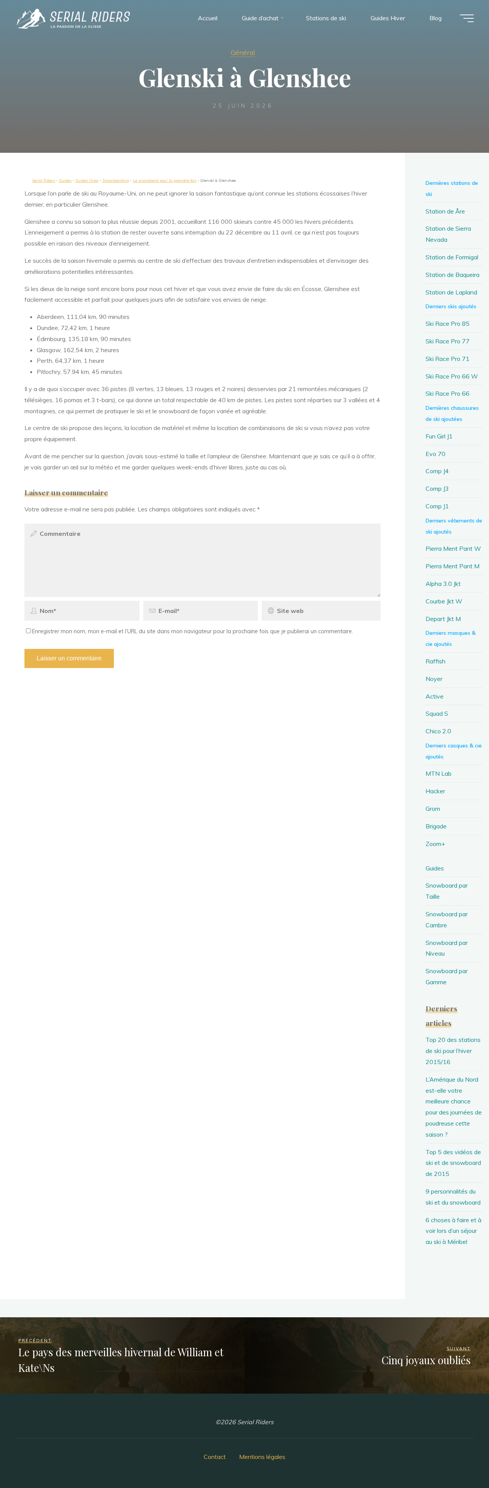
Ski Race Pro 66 (448, 393)
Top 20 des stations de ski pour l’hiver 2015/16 (453, 1051)
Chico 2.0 (438, 731)
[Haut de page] (459, 1458)
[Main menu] (467, 18)
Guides (435, 868)
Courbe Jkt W (444, 601)
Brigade (436, 826)
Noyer (434, 679)
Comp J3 (437, 488)
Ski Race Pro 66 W (452, 376)
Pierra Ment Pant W (453, 548)
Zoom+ (435, 844)
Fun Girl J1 (439, 436)
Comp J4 (437, 471)
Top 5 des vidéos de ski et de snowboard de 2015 (453, 1163)
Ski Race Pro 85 (448, 323)
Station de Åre (445, 211)
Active (435, 696)
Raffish (435, 661)
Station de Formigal (452, 257)
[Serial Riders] (72, 18)
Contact (215, 1457)
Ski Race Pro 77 (448, 341)
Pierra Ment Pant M (452, 566)
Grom (433, 808)
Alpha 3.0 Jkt (443, 583)
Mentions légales (262, 1457)
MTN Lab (439, 773)
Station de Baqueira (452, 274)
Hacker (435, 791)
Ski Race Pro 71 (448, 358)
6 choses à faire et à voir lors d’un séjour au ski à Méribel (453, 1231)
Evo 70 (435, 454)
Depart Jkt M (443, 619)
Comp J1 (437, 506)
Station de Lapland (451, 292)
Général (243, 52)
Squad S (437, 713)
